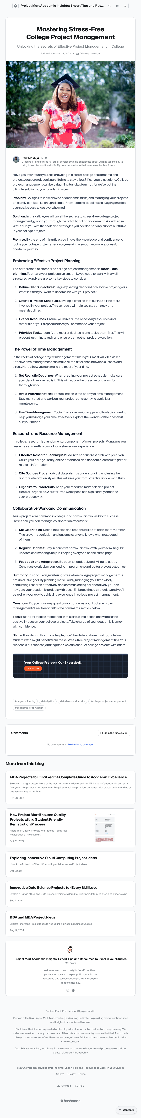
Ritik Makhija (30, 158)
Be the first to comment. (81, 745)
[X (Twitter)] (41, 158)
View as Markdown (90, 53)
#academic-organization (29, 708)
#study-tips (47, 701)
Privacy (71, 1074)
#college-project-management (108, 701)
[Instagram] (67, 990)
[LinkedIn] (45, 158)
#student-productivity (72, 701)
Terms (82, 1074)
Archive (60, 1074)
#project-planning (25, 701)
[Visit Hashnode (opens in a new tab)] (70, 1100)
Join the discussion (116, 733)
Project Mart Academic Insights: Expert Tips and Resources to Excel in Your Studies (63, 5)
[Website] (73, 990)
